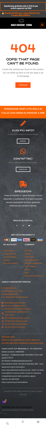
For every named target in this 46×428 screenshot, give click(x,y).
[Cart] (38, 422)
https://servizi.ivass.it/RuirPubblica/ (15, 382)
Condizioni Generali (32, 260)
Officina (27, 269)
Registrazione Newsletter (34, 276)
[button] (42, 25)
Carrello (6, 260)
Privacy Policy (29, 257)
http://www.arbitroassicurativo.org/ (14, 370)
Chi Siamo (28, 251)
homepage (23, 85)
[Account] (23, 422)
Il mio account (8, 251)
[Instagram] (23, 225)
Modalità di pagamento (33, 263)
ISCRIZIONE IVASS (8, 337)
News (27, 273)
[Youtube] (29, 225)
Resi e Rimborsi (30, 266)
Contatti (28, 254)
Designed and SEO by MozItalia (17, 407)
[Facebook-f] (16, 225)
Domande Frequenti (10, 263)
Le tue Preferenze (9, 254)
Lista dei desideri (9, 257)
